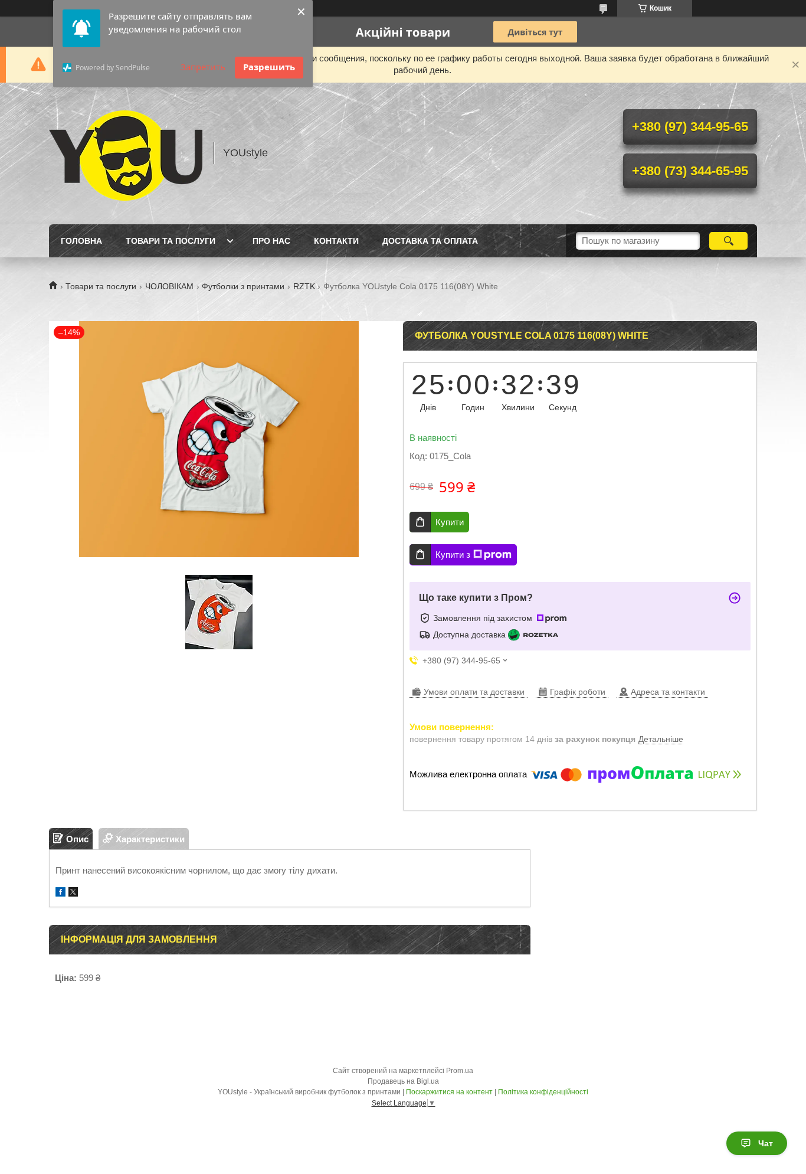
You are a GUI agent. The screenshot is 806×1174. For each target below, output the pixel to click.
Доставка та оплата (430, 241)
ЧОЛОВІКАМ (169, 286)
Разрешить (269, 67)
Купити (449, 522)
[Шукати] (728, 241)
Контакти (336, 241)
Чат (765, 1143)
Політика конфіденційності (543, 1092)
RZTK (304, 286)
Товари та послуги (170, 241)
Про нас (271, 241)
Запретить (203, 67)
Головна (81, 241)
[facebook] (60, 893)
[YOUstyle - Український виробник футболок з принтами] (125, 153)
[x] (73, 893)
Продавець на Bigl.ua (403, 1081)
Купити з (452, 555)
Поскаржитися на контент (449, 1092)
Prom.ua (459, 1071)
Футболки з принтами (243, 286)
